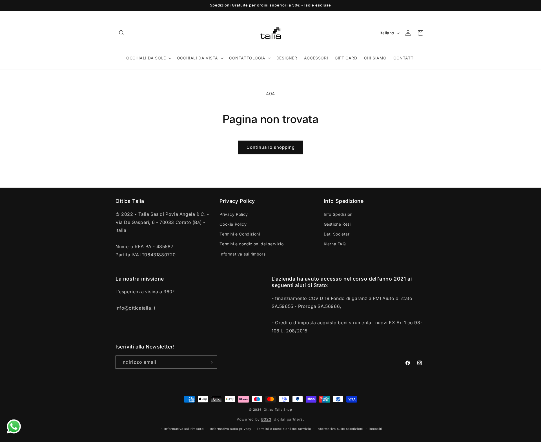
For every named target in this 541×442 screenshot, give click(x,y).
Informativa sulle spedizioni (340, 429)
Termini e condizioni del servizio (251, 243)
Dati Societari (337, 233)
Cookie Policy (233, 223)
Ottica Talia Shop (278, 410)
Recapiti (375, 429)
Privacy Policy (233, 214)
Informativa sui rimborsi (242, 253)
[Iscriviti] (210, 362)
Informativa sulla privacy (230, 429)
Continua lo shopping (271, 147)
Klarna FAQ (335, 243)
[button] (122, 33)
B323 (266, 419)
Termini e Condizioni (239, 233)
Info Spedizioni (339, 214)
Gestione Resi (337, 223)
